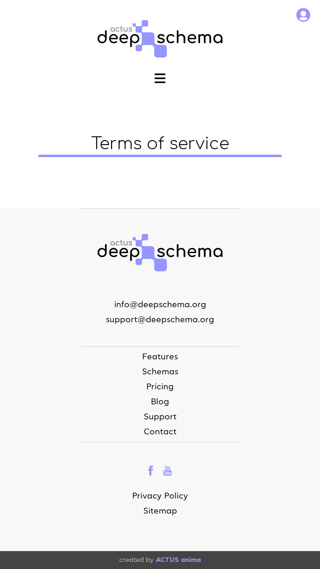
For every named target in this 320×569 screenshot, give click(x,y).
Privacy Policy (160, 496)
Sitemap (160, 511)
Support (160, 417)
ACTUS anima (178, 559)
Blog (160, 402)
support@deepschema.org (160, 320)
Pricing (160, 387)
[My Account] (303, 16)
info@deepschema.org (160, 305)
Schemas (160, 372)
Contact (160, 432)
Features (160, 357)
